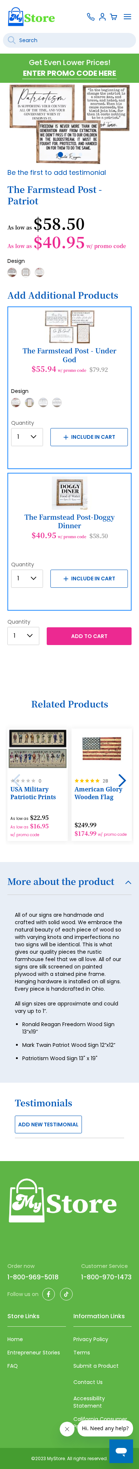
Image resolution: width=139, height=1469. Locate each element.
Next (122, 781)
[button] (59, 153)
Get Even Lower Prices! (69, 62)
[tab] (69, 886)
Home (15, 1339)
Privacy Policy (90, 1339)
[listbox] (69, 275)
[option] (12, 272)
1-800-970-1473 (106, 1277)
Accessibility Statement (89, 1402)
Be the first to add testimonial (56, 172)
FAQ (12, 1366)
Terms (81, 1352)
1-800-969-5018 (33, 1277)
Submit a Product (96, 1366)
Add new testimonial (48, 1124)
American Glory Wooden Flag (98, 793)
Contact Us (88, 1382)
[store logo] (31, 16)
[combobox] (69, 40)
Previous (17, 781)
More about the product (60, 882)
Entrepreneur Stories (33, 1352)
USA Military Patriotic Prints (33, 793)
